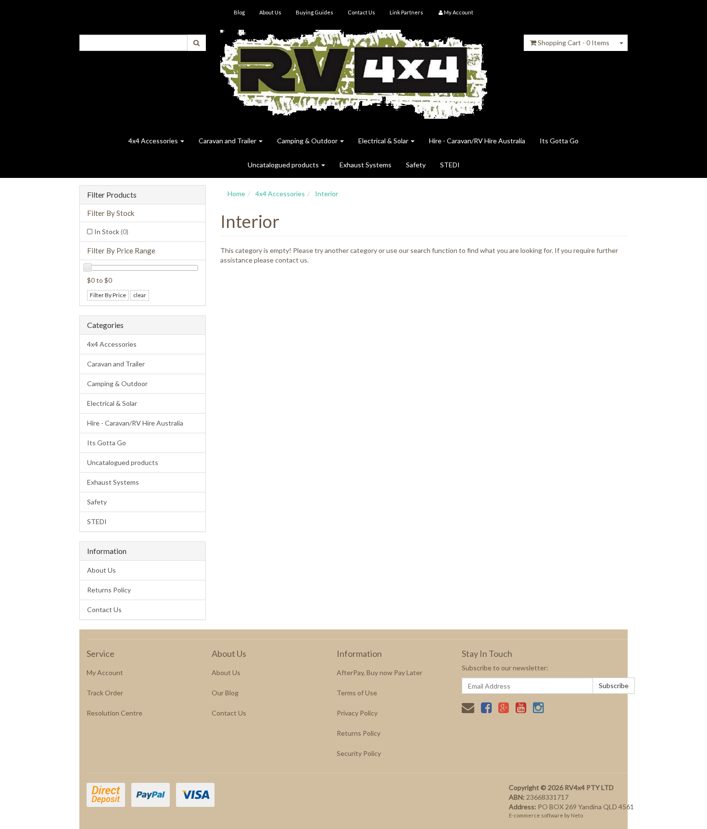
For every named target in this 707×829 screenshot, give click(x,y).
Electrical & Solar (384, 141)
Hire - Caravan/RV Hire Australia (477, 141)
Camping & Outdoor (308, 141)
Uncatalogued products (284, 165)
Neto (577, 815)
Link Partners (406, 12)
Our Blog (225, 693)
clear (139, 295)
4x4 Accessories (153, 141)
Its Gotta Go (559, 141)
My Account (105, 672)
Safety (416, 165)
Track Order (105, 693)
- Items (573, 42)
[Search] (196, 43)
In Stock (111, 231)
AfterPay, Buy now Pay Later (379, 672)
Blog (239, 12)
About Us (270, 12)
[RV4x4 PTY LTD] (353, 71)
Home (236, 193)
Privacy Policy (357, 713)
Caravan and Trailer (228, 141)
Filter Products (112, 194)
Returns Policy (109, 590)
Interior (326, 193)
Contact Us (361, 12)
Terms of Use (357, 693)
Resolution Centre (114, 713)
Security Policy (359, 753)
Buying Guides (314, 12)
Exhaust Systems (365, 165)
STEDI (450, 165)
